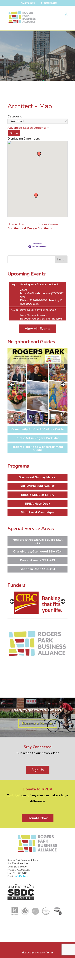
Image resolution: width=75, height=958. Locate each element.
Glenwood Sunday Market (37, 477)
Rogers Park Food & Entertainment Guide (37, 448)
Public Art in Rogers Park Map (38, 438)
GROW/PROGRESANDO (37, 486)
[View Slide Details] (38, 386)
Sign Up (38, 770)
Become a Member (37, 723)
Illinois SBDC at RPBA (37, 495)
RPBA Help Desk (37, 504)
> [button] (63, 385)
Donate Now (38, 818)
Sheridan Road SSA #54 (37, 569)
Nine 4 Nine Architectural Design (22, 226)
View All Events (37, 328)
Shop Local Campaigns (37, 512)
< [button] (12, 385)
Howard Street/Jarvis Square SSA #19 (37, 541)
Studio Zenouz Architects (48, 226)
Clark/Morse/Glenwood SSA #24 (37, 551)
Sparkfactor (45, 952)
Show (14, 133)
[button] (35, 196)
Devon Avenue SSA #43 (37, 560)
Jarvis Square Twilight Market (38, 306)
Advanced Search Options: (27, 127)
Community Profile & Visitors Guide (37, 429)
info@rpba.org (22, 876)
